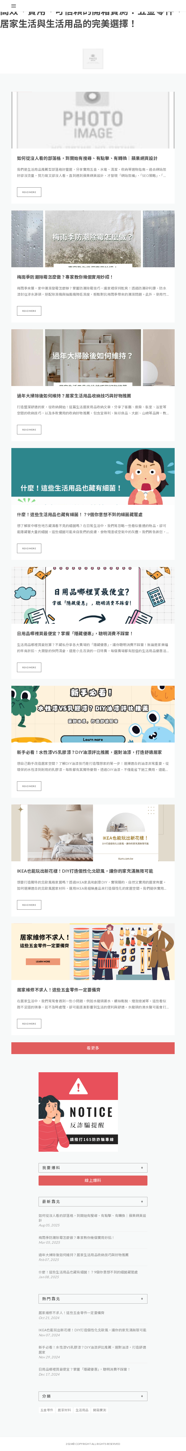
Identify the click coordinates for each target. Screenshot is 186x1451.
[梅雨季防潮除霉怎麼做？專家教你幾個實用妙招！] (93, 238)
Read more (29, 192)
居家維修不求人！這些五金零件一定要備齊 (58, 989)
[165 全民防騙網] (93, 1112)
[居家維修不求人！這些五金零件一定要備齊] (93, 951)
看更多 (93, 1047)
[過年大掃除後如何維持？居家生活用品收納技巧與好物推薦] (93, 357)
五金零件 (47, 1410)
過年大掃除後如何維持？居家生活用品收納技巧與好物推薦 (74, 395)
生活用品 (82, 1410)
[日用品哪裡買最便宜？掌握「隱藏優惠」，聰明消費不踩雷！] (93, 595)
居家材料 (64, 1410)
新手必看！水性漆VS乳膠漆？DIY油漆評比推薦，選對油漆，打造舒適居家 (89, 752)
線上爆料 (93, 1180)
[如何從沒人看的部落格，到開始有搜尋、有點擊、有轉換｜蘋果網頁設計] (93, 120)
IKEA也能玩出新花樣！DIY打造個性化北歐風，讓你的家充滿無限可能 (85, 871)
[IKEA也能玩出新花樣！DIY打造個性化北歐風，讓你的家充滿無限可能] (93, 833)
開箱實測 (99, 1410)
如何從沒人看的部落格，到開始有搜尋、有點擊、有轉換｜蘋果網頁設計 (87, 158)
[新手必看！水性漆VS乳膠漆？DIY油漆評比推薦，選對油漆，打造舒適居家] (93, 714)
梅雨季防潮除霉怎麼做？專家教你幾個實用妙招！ (65, 277)
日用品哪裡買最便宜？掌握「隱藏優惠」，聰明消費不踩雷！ (75, 633)
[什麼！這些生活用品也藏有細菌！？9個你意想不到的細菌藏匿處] (93, 476)
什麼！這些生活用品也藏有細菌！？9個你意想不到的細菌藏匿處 (80, 514)
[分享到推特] (151, 6)
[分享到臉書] (156, 6)
